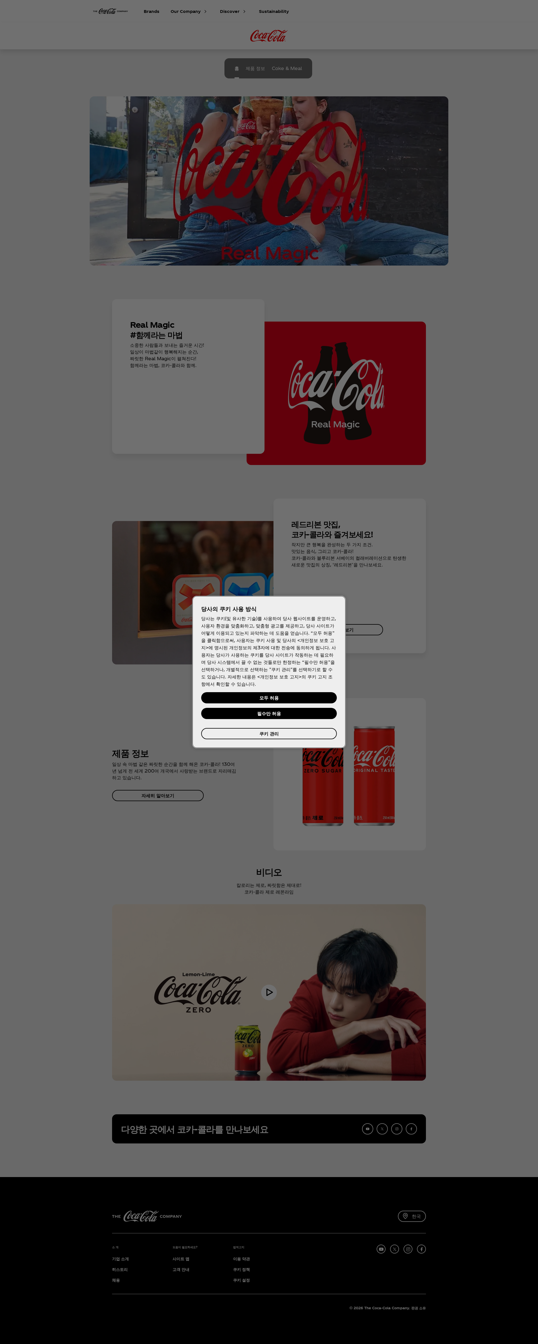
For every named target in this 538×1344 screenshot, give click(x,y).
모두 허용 (269, 697)
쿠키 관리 (269, 733)
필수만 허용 (269, 713)
